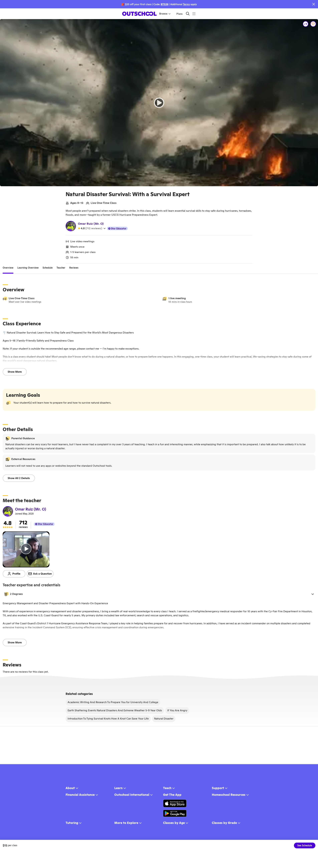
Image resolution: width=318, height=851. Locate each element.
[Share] (305, 24)
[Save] (313, 24)
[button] (159, 594)
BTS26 (164, 4)
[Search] (187, 13)
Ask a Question (42, 573)
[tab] (8, 268)
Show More (15, 371)
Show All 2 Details (19, 478)
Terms (186, 4)
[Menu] (194, 13)
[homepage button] (139, 14)
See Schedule (304, 845)
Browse (163, 13)
